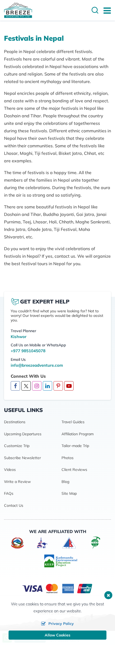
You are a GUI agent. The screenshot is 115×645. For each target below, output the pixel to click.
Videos (10, 469)
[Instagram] (36, 386)
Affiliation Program (78, 434)
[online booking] (57, 588)
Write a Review (17, 481)
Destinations (14, 421)
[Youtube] (69, 386)
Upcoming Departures (22, 434)
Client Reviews (74, 469)
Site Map (69, 493)
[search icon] (95, 11)
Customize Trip (16, 445)
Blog (65, 481)
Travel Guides (73, 421)
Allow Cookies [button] (57, 635)
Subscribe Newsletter (22, 457)
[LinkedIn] (47, 386)
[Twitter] (26, 386)
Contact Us (13, 505)
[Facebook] (15, 386)
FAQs (8, 493)
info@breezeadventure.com (37, 365)
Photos (68, 457)
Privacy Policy (61, 623)
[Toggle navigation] (105, 10)
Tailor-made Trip (75, 445)
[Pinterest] (58, 386)
